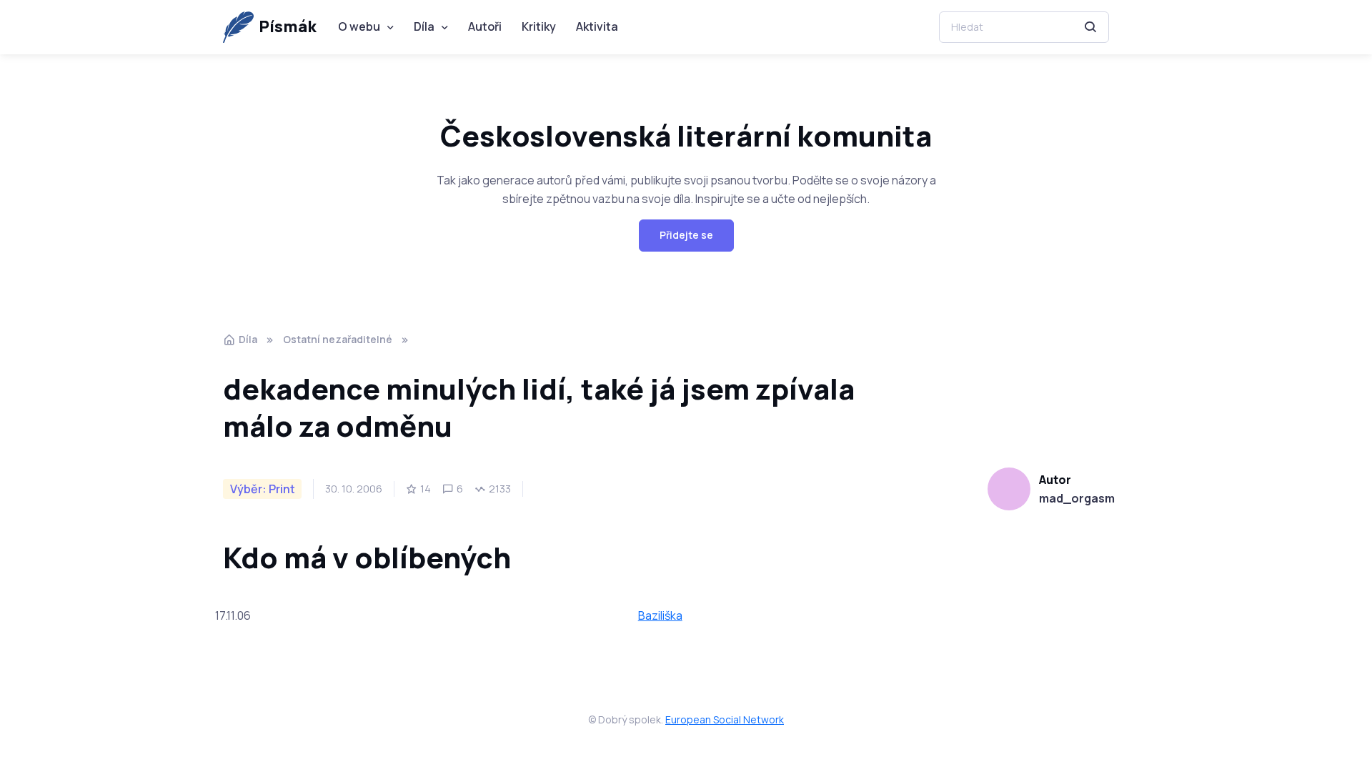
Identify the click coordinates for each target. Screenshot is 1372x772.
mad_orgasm (1077, 498)
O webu (359, 26)
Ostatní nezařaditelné (337, 339)
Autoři (485, 26)
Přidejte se (686, 235)
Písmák (288, 26)
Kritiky (539, 26)
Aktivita (597, 26)
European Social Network (724, 719)
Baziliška (660, 615)
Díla (424, 26)
